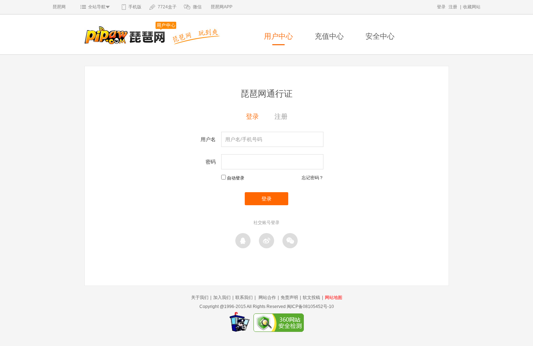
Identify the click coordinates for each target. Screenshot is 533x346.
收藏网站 (471, 6)
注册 (453, 6)
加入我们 (222, 297)
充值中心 (329, 36)
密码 (211, 162)
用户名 (208, 139)
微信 (197, 6)
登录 (441, 6)
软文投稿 (311, 297)
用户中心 (278, 36)
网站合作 (267, 297)
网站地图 (333, 297)
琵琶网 (59, 6)
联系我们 (244, 297)
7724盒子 (167, 6)
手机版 (134, 6)
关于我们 (199, 297)
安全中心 (379, 36)
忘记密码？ (312, 177)
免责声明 (289, 297)
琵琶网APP (221, 6)
